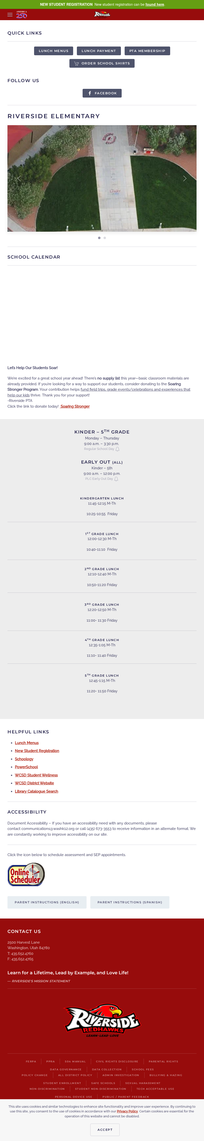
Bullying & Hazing (166, 1075)
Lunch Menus (54, 51)
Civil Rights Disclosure (117, 1061)
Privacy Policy (127, 1111)
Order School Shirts (106, 63)
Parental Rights (163, 1061)
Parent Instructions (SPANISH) (130, 902)
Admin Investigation (120, 1075)
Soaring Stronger (75, 406)
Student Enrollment (62, 1083)
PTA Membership (147, 51)
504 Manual (75, 1061)
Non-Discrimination (47, 1088)
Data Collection (107, 1069)
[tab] (99, 238)
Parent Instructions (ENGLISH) (47, 902)
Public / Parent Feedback (125, 1096)
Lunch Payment (99, 51)
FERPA (31, 1061)
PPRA (50, 1061)
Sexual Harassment (143, 1083)
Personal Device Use (74, 1096)
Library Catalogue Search (36, 791)
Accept (105, 1130)
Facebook (106, 93)
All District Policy (75, 1075)
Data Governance (66, 1069)
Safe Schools (103, 1083)
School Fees (143, 1069)
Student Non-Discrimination (100, 1088)
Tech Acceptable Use (156, 1088)
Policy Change (35, 1075)
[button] (9, 14)
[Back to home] (102, 14)
